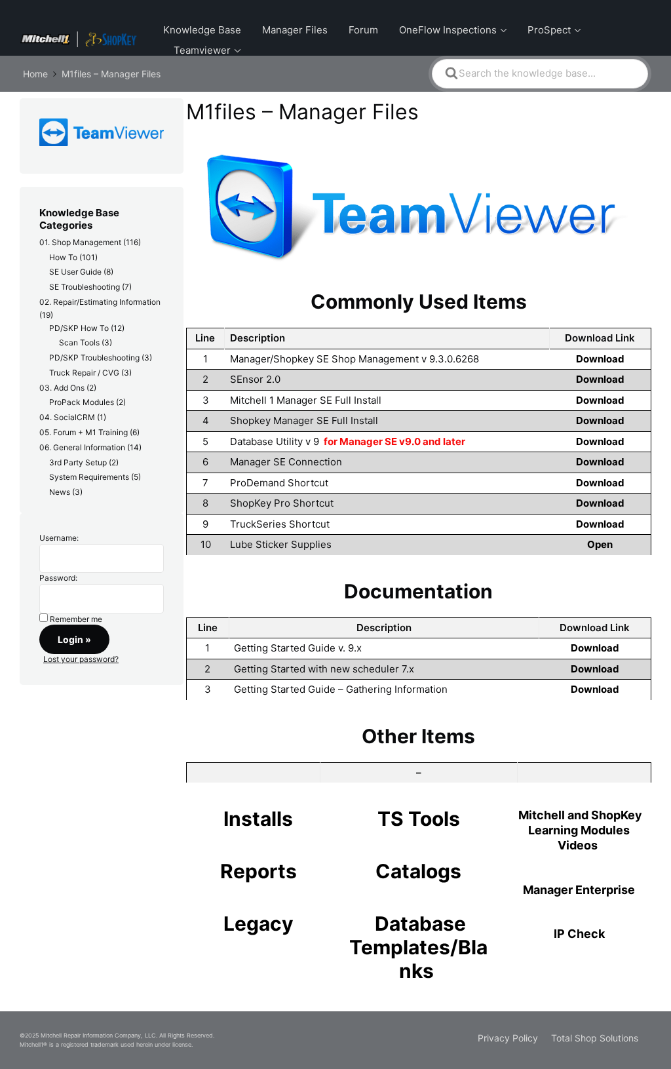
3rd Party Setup (78, 462)
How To (63, 257)
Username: (59, 538)
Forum (363, 30)
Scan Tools (79, 342)
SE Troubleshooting (84, 287)
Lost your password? (81, 659)
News (59, 492)
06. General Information (82, 447)
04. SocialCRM (67, 417)
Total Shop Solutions (594, 1037)
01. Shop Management (80, 242)
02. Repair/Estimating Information (100, 302)
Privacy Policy (508, 1037)
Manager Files (295, 30)
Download (600, 359)
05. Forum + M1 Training (83, 432)
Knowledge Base (202, 30)
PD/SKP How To (79, 328)
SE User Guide (75, 272)
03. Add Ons (62, 388)
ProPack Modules (81, 402)
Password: (58, 578)
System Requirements (89, 477)
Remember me (76, 619)
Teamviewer (202, 50)
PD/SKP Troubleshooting (94, 357)
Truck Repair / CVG (84, 373)
